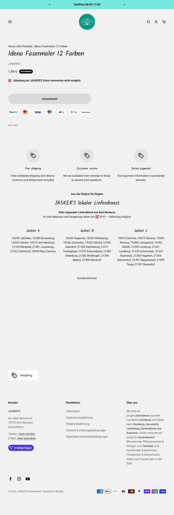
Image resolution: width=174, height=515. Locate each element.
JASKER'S (14, 63)
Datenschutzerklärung (79, 417)
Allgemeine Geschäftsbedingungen (87, 436)
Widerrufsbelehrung (78, 424)
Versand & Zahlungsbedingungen (86, 430)
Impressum (73, 411)
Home (11, 46)
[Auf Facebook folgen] (10, 479)
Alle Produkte (24, 46)
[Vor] (124, 4)
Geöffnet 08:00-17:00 (87, 4)
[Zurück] (49, 4)
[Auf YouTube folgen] (27, 479)
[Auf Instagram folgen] (19, 479)
